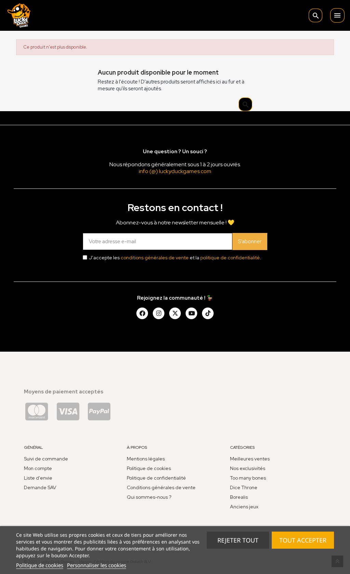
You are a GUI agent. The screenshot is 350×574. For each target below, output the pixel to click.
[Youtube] (191, 313)
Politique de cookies (39, 565)
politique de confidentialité (230, 258)
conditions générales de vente (155, 258)
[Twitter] (175, 313)
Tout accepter (302, 540)
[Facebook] (142, 313)
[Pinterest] (208, 313)
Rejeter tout (237, 540)
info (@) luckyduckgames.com (175, 171)
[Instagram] (158, 313)
